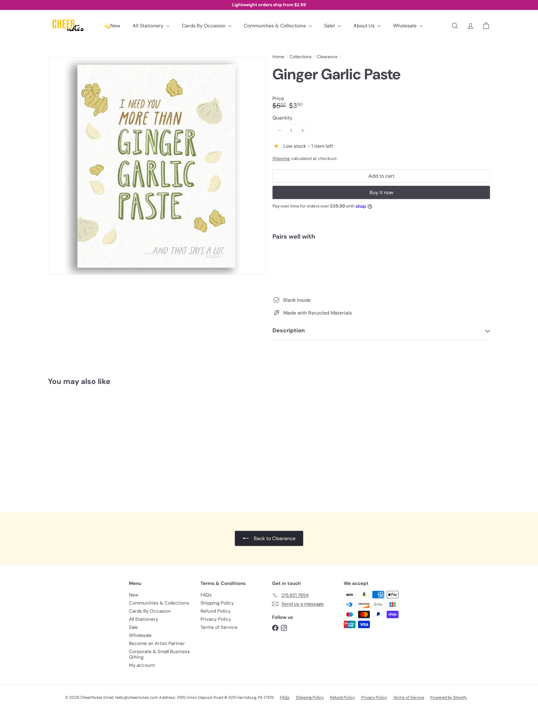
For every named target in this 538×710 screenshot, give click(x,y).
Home (278, 56)
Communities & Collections (275, 25)
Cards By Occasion (204, 25)
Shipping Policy (217, 603)
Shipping (281, 158)
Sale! (330, 25)
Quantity (282, 118)
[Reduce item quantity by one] (279, 130)
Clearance (327, 56)
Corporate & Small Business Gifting (159, 654)
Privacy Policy (216, 619)
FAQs (206, 595)
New (133, 595)
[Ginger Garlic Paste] (381, 266)
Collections (301, 56)
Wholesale (405, 25)
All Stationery (149, 25)
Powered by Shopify (448, 697)
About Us (364, 25)
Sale (133, 627)
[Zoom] (156, 166)
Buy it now (381, 192)
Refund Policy (215, 611)
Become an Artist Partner (157, 643)
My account (142, 665)
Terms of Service (219, 627)
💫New (112, 25)
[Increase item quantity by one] (302, 130)
